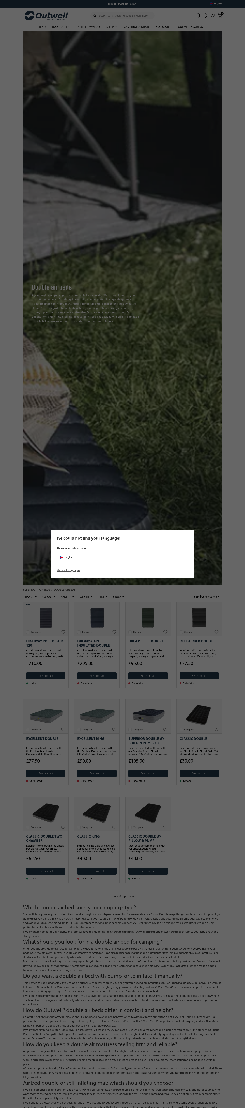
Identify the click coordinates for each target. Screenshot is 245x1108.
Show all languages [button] (68, 570)
